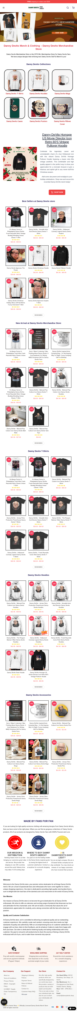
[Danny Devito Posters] (39, 108)
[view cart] (73, 7)
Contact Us (25, 988)
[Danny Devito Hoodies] (39, 80)
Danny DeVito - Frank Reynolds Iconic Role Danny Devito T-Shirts (38, 554)
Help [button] (73, 1008)
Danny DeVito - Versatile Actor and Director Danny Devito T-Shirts (38, 231)
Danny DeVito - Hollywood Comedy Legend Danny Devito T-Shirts (15, 554)
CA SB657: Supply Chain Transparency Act (10, 991)
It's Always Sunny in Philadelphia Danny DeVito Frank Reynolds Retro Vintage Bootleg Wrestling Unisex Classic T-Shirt (15, 233)
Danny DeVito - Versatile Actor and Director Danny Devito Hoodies (61, 605)
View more (38, 315)
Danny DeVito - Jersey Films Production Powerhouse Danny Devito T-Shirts (16, 520)
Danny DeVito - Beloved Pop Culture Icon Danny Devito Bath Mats (16, 431)
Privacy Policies (9, 981)
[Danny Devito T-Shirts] (15, 80)
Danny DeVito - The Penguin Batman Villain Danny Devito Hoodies (16, 640)
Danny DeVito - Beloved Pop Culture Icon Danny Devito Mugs (16, 764)
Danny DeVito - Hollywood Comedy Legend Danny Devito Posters (61, 231)
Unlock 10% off (4, 1002)
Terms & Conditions (10, 978)
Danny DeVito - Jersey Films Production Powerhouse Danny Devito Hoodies (38, 605)
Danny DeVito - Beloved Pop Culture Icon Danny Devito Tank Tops (38, 431)
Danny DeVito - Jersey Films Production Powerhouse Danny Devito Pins (61, 764)
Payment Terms (26, 980)
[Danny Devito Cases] (15, 108)
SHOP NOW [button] (58, 192)
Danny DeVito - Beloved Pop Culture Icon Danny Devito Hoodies (61, 392)
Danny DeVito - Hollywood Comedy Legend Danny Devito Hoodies (38, 640)
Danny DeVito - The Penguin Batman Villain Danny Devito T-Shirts (61, 520)
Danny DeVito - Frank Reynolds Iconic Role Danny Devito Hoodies (61, 640)
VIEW (16, 225)
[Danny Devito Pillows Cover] (62, 108)
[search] (67, 7)
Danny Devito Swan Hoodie (15, 672)
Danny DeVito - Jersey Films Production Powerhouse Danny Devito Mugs (16, 798)
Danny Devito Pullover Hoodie (61, 268)
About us (6, 975)
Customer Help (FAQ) (28, 991)
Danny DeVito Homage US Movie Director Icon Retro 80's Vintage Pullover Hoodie (38, 674)
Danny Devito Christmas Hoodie (38, 268)
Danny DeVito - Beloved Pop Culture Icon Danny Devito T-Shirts (38, 392)
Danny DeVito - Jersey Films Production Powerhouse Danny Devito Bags (38, 798)
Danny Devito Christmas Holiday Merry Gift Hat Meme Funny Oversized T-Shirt (16, 303)
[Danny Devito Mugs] (62, 80)
